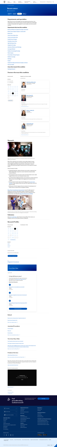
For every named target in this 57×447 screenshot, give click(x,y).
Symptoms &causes (9, 13)
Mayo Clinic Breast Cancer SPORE (26, 193)
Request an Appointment (11, 10)
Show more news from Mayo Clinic (13, 348)
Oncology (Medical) (11, 48)
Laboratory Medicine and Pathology (14, 47)
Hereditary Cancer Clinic (12, 41)
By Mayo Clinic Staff (11, 250)
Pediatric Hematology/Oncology (14, 50)
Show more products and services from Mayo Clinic (16, 357)
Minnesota (9, 245)
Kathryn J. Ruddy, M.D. (30, 110)
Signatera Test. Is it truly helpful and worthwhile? (16, 286)
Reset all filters (10, 100)
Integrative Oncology (12, 45)
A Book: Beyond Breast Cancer (13, 355)
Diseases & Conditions (11, 5)
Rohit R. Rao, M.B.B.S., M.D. (31, 82)
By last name (9, 84)
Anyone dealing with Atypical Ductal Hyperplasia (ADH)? (18, 302)
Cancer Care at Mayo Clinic (13, 35)
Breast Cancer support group (20, 279)
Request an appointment (13, 255)
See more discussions (18, 308)
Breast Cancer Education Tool (12, 320)
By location (9, 79)
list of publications (13, 216)
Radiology (9, 58)
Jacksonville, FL (11, 82)
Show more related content (12, 322)
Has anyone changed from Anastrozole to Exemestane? (18, 294)
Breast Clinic (10, 33)
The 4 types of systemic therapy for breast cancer (16, 343)
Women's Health (11, 64)
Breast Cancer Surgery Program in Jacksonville (16, 31)
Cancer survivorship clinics (13, 37)
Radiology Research (11, 69)
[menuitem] (9, 14)
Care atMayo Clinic (24, 13)
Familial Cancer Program (12, 39)
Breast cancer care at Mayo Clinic (13, 252)
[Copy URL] (27, 377)
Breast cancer (12, 8)
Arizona (9, 243)
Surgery (9, 60)
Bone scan (9, 330)
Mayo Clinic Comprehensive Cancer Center (16, 190)
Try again (22, 379)
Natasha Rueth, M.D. (30, 123)
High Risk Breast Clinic (12, 43)
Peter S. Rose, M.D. (30, 95)
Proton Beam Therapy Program (14, 54)
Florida (8, 244)
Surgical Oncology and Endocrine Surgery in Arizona (18, 62)
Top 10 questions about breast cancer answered (15, 341)
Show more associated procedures (13, 334)
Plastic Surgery (10, 52)
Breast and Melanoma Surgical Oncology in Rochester (18, 29)
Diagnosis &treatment (14, 13)
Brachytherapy (10, 332)
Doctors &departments (19, 13)
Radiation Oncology (11, 56)
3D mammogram (10, 328)
